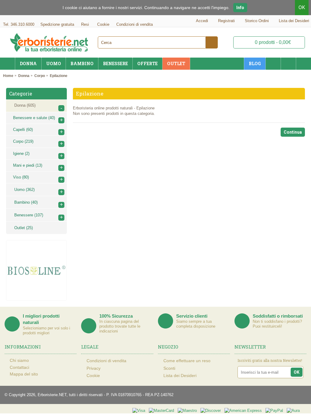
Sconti (169, 368)
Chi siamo (19, 360)
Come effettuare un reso (186, 360)
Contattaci (19, 367)
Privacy (94, 368)
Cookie (93, 375)
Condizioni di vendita (106, 360)
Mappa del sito (24, 374)
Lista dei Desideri (180, 375)
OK (302, 7)
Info (240, 7)
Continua (293, 132)
